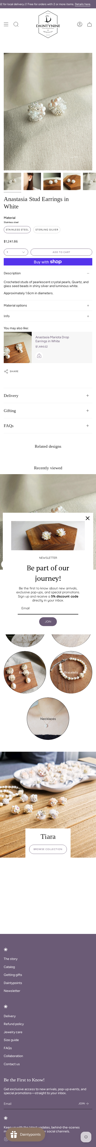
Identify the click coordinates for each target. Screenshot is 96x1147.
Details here (82, 4)
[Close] (87, 518)
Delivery (11, 395)
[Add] (39, 355)
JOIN (48, 621)
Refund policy (14, 1024)
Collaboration (13, 1056)
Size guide (11, 1040)
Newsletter (12, 991)
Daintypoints (13, 983)
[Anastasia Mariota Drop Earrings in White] (18, 347)
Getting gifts (13, 975)
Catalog (9, 967)
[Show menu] (6, 24)
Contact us (12, 1064)
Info (7, 316)
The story (10, 959)
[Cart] (89, 24)
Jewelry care (13, 1032)
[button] (16, 24)
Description (12, 273)
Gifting (10, 410)
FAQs (9, 425)
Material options (15, 305)
